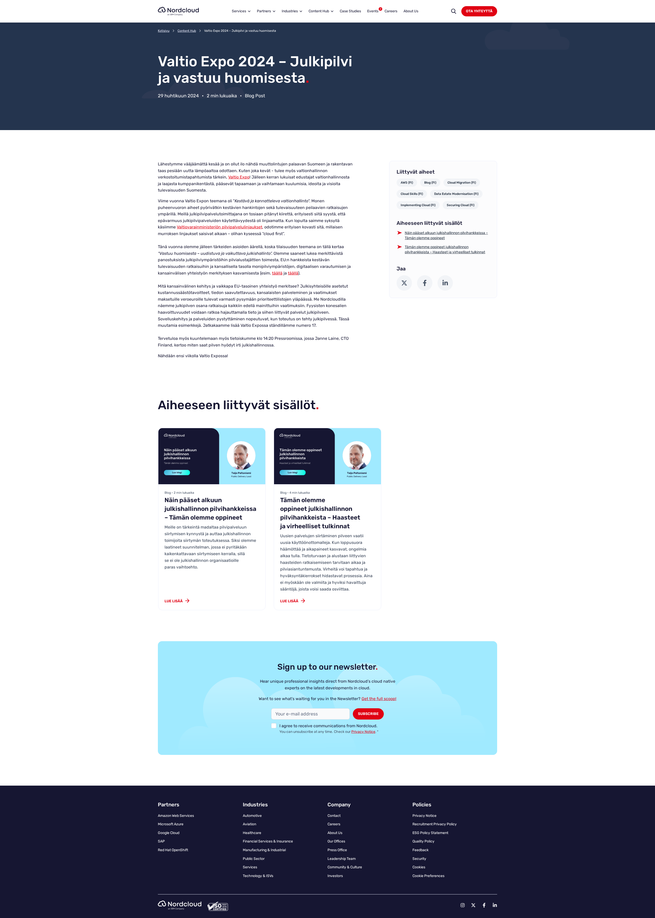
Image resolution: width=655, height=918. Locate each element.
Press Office (337, 850)
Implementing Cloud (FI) (418, 205)
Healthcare (252, 833)
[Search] (453, 11)
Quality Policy (423, 841)
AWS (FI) (407, 182)
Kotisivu (163, 31)
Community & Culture (345, 867)
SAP (161, 841)
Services (239, 11)
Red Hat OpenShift (173, 850)
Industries (290, 11)
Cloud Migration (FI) (461, 182)
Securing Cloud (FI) (460, 205)
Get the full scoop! (379, 698)
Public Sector (254, 859)
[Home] (178, 11)
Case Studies (350, 11)
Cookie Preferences (428, 876)
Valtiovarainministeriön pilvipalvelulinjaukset (219, 227)
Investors (335, 876)
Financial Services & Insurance (268, 841)
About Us (410, 11)
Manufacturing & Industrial (264, 850)
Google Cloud (168, 833)
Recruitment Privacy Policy (434, 824)
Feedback (420, 850)
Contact (334, 816)
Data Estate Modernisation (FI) (456, 194)
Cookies (418, 867)
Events (374, 10)
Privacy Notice (363, 732)
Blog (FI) (430, 182)
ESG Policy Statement (430, 833)
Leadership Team (342, 859)
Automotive (252, 816)
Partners (264, 11)
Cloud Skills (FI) (412, 194)
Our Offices (336, 841)
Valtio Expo (238, 177)
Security (419, 859)
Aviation (249, 824)
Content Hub (319, 11)
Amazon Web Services (176, 816)
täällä (277, 273)
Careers (391, 11)
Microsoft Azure (170, 824)
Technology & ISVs (258, 876)
